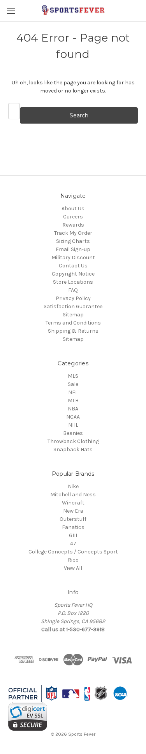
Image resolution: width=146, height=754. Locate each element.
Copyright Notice (73, 274)
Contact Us (73, 265)
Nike (73, 486)
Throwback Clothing (73, 441)
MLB (73, 400)
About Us (73, 208)
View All (73, 568)
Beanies (73, 433)
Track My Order (73, 233)
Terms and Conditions (73, 322)
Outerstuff (73, 519)
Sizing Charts (73, 241)
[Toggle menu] (10, 10)
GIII (73, 535)
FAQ (73, 290)
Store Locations (73, 282)
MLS (73, 376)
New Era (73, 511)
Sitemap (73, 314)
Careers (73, 216)
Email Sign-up (73, 249)
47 (73, 543)
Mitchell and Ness (73, 494)
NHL (73, 425)
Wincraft (73, 502)
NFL (73, 392)
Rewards (73, 225)
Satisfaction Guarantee (73, 306)
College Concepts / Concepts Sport (73, 551)
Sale (73, 384)
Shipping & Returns (73, 331)
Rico (73, 560)
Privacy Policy (73, 298)
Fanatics (73, 527)
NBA (73, 408)
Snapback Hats (73, 449)
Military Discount (73, 257)
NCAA (73, 417)
